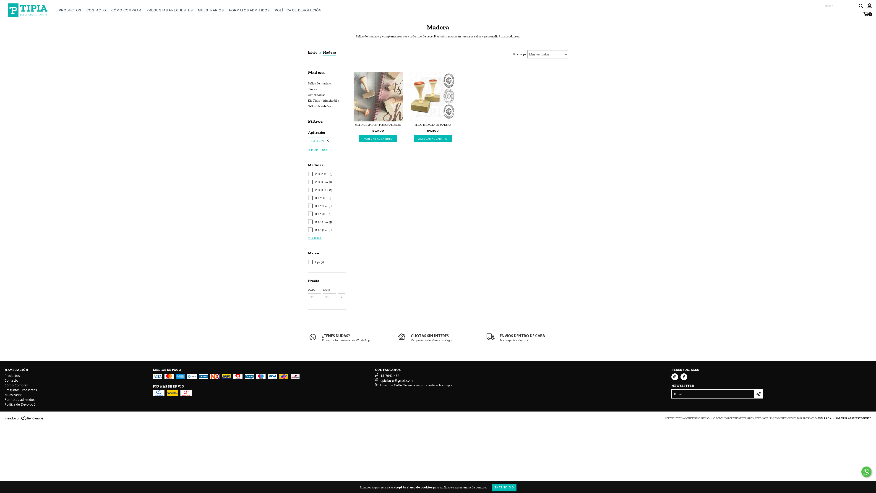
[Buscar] (861, 6)
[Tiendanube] (24, 419)
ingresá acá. (823, 418)
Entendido (504, 487)
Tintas (312, 89)
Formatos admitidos (249, 10)
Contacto (96, 10)
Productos (70, 10)
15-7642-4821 (391, 375)
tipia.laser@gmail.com (397, 380)
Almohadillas (316, 95)
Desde (311, 289)
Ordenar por (520, 54)
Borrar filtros (318, 150)
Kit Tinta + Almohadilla (323, 100)
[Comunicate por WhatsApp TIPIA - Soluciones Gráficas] (866, 472)
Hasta (326, 289)
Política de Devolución (298, 10)
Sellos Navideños (319, 106)
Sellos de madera (319, 83)
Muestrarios (211, 10)
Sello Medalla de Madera (433, 125)
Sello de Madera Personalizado (378, 125)
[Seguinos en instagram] (674, 376)
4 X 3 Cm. (317, 141)
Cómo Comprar (126, 10)
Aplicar (341, 296)
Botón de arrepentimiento (853, 418)
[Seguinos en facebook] (683, 376)
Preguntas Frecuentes (169, 10)
